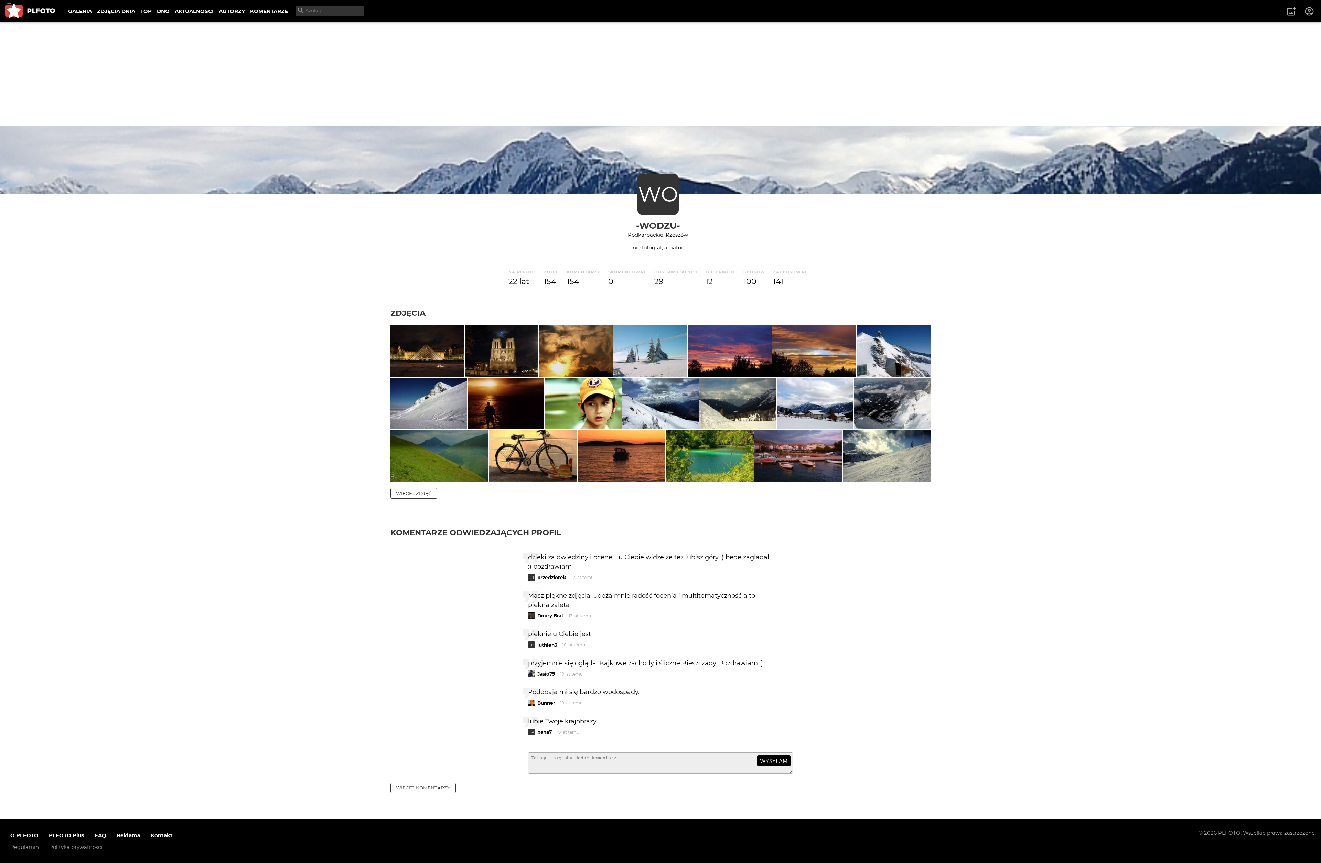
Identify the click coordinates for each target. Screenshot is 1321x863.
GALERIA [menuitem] (80, 11)
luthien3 (547, 645)
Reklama (128, 835)
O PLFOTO (24, 835)
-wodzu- (658, 225)
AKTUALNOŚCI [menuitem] (194, 11)
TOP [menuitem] (146, 11)
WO (658, 194)
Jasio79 (546, 674)
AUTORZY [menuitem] (232, 11)
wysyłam (773, 761)
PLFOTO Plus (66, 835)
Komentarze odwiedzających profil (475, 532)
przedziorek (551, 577)
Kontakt (162, 835)
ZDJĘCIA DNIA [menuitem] (116, 11)
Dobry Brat (550, 615)
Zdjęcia (408, 313)
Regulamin (24, 847)
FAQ (100, 835)
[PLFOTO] (30, 11)
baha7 (544, 732)
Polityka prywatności (75, 847)
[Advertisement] (660, 74)
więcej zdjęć (414, 493)
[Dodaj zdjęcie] (1291, 11)
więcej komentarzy (423, 787)
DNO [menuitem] (163, 11)
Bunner (546, 703)
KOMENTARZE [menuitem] (269, 11)
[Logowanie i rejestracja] (1309, 11)
